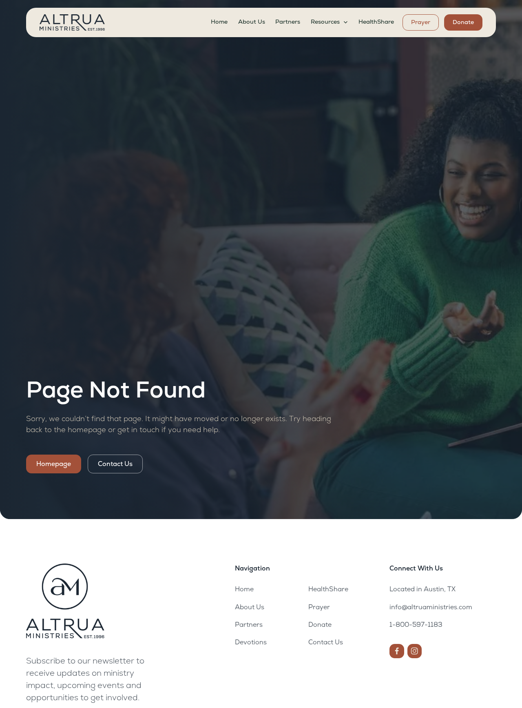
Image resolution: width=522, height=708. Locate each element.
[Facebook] (396, 651)
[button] (329, 22)
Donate (463, 22)
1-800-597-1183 (415, 624)
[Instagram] (414, 651)
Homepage (53, 463)
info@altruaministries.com (430, 607)
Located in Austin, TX (422, 589)
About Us (251, 21)
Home (219, 21)
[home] (72, 22)
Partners (287, 21)
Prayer (420, 22)
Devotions (251, 642)
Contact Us (115, 463)
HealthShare (376, 21)
